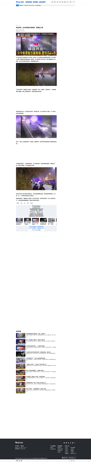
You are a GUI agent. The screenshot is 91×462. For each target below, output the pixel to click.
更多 (71, 2)
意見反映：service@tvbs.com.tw (20, 447)
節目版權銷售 (73, 447)
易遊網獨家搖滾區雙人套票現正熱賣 (36, 209)
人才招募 (66, 450)
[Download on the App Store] (65, 458)
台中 (24, 203)
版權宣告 (59, 451)
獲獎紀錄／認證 (73, 453)
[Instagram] (71, 443)
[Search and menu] (74, 2)
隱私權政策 (59, 447)
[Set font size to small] (70, 461)
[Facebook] (64, 443)
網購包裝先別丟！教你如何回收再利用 (36, 216)
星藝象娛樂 (67, 453)
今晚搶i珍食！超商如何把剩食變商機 (36, 214)
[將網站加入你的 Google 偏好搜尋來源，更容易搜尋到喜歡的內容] (36, 230)
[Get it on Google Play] (72, 458)
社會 (67, 2)
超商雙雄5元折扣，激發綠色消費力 (36, 213)
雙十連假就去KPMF (36, 207)
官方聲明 (72, 451)
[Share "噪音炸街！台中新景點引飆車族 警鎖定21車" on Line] (17, 460)
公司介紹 (66, 447)
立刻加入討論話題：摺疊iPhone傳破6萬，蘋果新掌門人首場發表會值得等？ (31, 5)
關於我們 (51, 447)
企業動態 (66, 449)
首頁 (52, 2)
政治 (60, 2)
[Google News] (75, 443)
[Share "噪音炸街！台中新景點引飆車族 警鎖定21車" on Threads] (19, 460)
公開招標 (72, 449)
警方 (21, 203)
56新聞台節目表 (53, 449)
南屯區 (31, 203)
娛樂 (62, 2)
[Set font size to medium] (72, 461)
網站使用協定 (60, 450)
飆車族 (18, 203)
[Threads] (68, 443)
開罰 (28, 203)
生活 (57, 2)
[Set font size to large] (74, 461)
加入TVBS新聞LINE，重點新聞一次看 (36, 228)
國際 (65, 2)
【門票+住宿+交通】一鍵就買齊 (36, 210)
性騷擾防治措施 (60, 449)
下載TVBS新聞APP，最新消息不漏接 (36, 226)
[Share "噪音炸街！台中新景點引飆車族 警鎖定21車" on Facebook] (21, 460)
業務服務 (72, 450)
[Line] (66, 443)
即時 (55, 2)
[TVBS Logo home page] (20, 2)
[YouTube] (73, 443)
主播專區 (66, 451)
